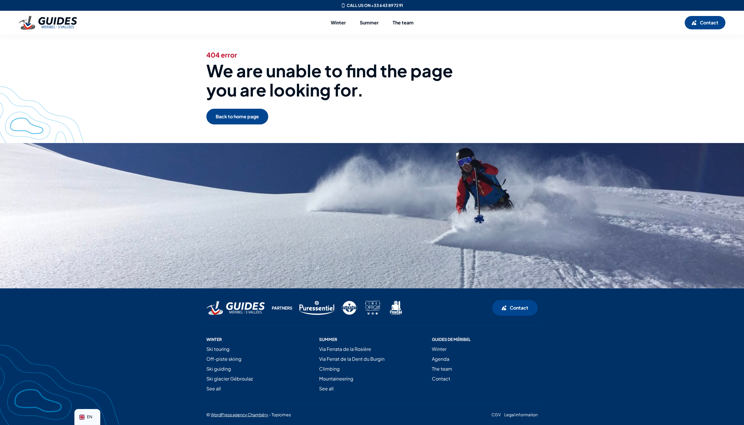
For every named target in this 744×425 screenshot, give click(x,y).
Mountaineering (336, 379)
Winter (439, 349)
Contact (441, 379)
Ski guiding (218, 369)
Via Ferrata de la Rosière (345, 349)
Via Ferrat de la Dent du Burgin (351, 359)
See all (213, 388)
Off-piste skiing (224, 359)
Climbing (329, 369)
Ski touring (218, 349)
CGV (496, 414)
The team (442, 369)
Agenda (440, 359)
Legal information (521, 414)
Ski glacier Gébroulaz (229, 379)
